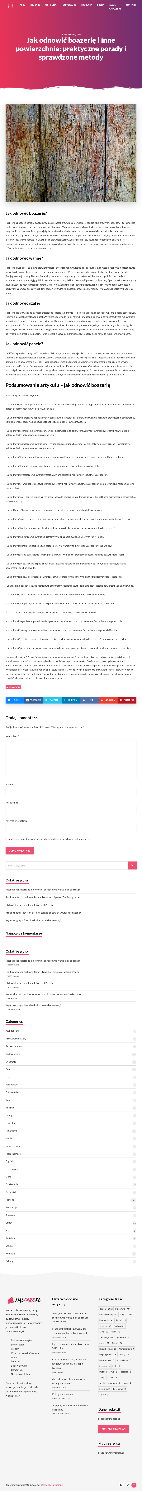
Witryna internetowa (16, 820)
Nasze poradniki (114, 7)
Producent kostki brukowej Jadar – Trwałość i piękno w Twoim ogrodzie (42, 897)
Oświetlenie (12, 1184)
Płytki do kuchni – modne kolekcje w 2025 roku (30, 905)
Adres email (12, 802)
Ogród (9, 1161)
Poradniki (11, 1192)
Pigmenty (86, 5)
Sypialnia (10, 1238)
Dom (8, 1069)
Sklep (100, 5)
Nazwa (10, 784)
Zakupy (9, 1261)
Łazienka (10, 1122)
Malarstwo (11, 1130)
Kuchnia (10, 1107)
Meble (9, 1138)
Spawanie (10, 1215)
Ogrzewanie (12, 1169)
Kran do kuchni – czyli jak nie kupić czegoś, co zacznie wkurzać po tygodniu (44, 912)
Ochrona (50, 5)
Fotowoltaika (12, 1092)
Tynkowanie (68, 5)
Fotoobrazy (12, 1084)
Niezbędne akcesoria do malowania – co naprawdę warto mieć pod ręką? (43, 889)
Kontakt (130, 5)
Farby (21, 5)
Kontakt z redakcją (114, 1428)
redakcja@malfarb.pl (109, 1418)
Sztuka (9, 1245)
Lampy (9, 1115)
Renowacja (11, 1207)
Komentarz (12, 736)
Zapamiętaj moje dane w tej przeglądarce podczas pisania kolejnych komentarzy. (49, 838)
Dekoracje (11, 1061)
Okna (8, 1176)
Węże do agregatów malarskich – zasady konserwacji (33, 920)
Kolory (9, 1100)
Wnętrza (10, 1253)
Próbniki (35, 5)
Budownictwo (13, 1053)
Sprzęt (9, 1222)
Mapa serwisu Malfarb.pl (111, 1452)
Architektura (12, 1030)
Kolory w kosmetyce (62, 1394)
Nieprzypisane (13, 1146)
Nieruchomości (13, 1153)
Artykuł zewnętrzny (16, 1038)
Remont (10, 1199)
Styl (8, 1230)
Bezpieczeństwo (14, 1046)
